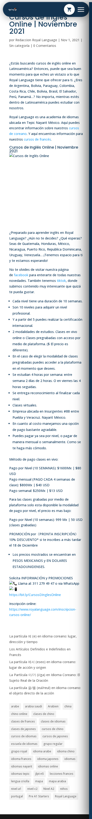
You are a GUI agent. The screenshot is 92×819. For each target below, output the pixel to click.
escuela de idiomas (24, 744)
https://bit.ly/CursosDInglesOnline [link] (35, 594)
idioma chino (66, 751)
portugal (17, 796)
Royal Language (65, 796)
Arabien (53, 706)
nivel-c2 (32, 789)
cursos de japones (55, 736)
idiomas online (48, 766)
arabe (15, 706)
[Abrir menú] (81, 9)
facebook (21, 275)
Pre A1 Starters (39, 796)
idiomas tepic (20, 774)
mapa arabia (57, 781)
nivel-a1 (16, 789)
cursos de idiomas (24, 736)
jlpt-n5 (39, 774)
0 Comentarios (44, 45)
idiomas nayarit (21, 766)
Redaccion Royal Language (36, 40)
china (67, 706)
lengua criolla (20, 781)
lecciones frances (61, 774)
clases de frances (23, 721)
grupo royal (19, 751)
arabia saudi (33, 706)
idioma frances (21, 759)
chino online (19, 714)
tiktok (61, 280)
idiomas (69, 759)
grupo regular (53, 744)
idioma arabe (42, 751)
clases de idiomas (53, 721)
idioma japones (48, 759)
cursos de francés (37, 139)
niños (64, 789)
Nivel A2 (48, 789)
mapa (39, 781)
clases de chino (43, 714)
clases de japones (23, 729)
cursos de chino (52, 729)
